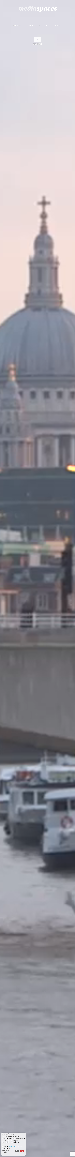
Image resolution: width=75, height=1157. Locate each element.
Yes (17, 1151)
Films (48, 25)
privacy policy (13, 1146)
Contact (58, 25)
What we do (19, 25)
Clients (31, 25)
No (22, 1151)
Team (40, 25)
